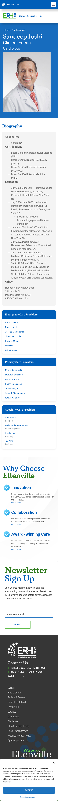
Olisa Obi (9, 345)
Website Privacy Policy (19, 735)
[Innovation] (6, 487)
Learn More (16, 503)
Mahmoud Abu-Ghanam (16, 425)
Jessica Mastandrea (14, 332)
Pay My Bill (13, 707)
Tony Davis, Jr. (11, 388)
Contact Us (13, 716)
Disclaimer (13, 721)
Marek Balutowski (13, 370)
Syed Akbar (10, 433)
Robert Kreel (11, 327)
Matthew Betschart (14, 375)
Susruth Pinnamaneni (15, 393)
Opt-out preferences (27, 797)
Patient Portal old (17, 702)
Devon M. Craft (12, 379)
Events (11, 687)
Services (12, 711)
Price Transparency (18, 731)
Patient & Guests (16, 697)
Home (7, 30)
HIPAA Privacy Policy (18, 726)
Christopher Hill (12, 322)
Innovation (21, 487)
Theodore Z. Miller (13, 336)
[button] (53, 762)
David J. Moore (12, 341)
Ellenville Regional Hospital (30, 16)
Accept (29, 790)
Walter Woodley (12, 398)
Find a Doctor (15, 692)
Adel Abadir (10, 417)
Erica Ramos (11, 350)
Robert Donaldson (13, 384)
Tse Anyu (9, 441)
